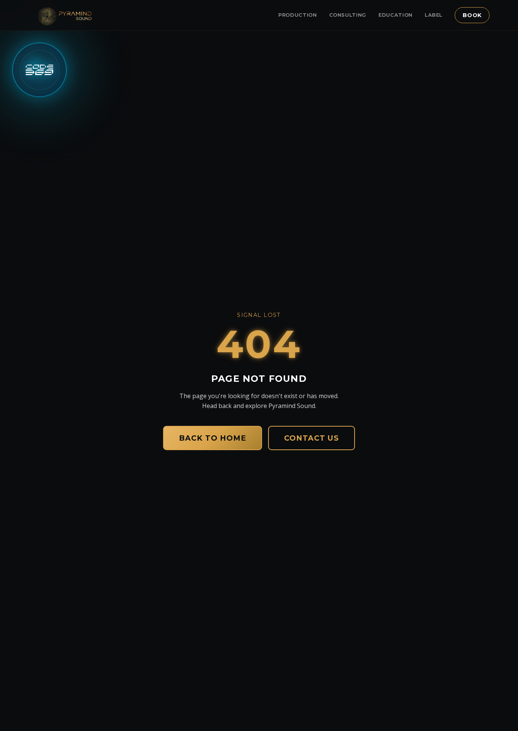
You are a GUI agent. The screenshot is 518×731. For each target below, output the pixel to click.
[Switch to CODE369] (39, 70)
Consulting (348, 15)
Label (434, 15)
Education (395, 15)
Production (297, 15)
